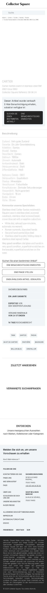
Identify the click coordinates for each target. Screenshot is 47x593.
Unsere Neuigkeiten (11, 502)
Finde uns (7, 478)
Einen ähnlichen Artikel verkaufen (23, 279)
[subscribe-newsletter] (42, 460)
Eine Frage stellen (23, 272)
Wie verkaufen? (9, 482)
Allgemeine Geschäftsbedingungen (18, 512)
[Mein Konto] (44, 4)
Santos (23, 335)
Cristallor (31, 349)
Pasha (33, 335)
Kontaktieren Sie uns (12, 474)
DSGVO (6, 523)
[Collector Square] (17, 4)
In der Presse (9, 505)
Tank (13, 335)
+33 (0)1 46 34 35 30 (33, 486)
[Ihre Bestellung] (40, 4)
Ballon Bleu (16, 349)
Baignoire (39, 342)
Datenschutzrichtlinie (13, 519)
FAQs (5, 485)
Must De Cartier (10, 342)
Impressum (8, 516)
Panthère (26, 342)
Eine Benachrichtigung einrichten (23, 265)
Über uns (7, 492)
